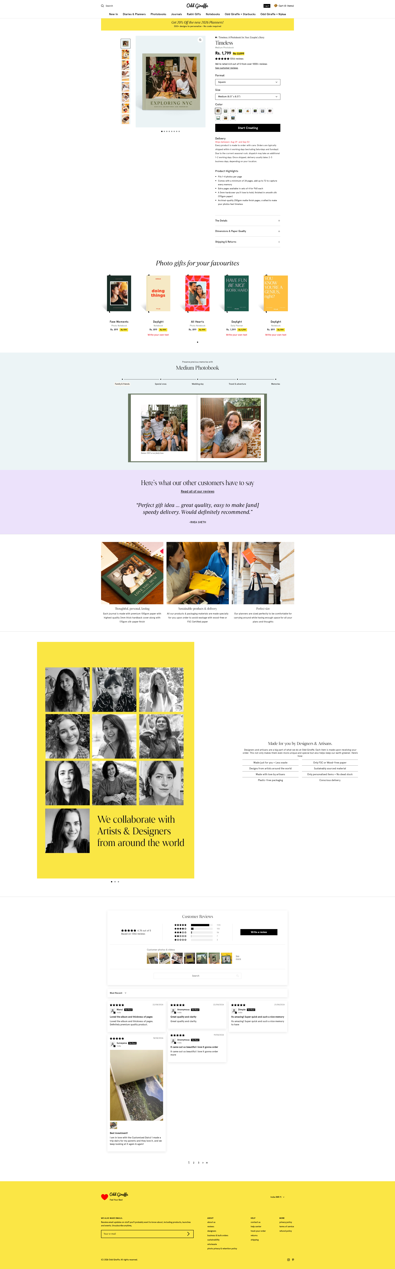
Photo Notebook (119, 325)
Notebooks (213, 14)
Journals (176, 14)
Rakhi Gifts (194, 14)
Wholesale (212, 1244)
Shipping (255, 1240)
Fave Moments (119, 321)
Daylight (158, 321)
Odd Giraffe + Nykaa (273, 14)
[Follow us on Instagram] (288, 1260)
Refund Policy (285, 1231)
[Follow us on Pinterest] (293, 1260)
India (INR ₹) (275, 1197)
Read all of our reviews (197, 491)
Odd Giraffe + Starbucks (240, 14)
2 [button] (193, 1162)
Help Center (256, 1226)
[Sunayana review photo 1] (136, 1085)
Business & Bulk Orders (217, 1235)
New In (113, 14)
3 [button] (198, 1162)
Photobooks (158, 14)
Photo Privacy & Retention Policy (222, 1248)
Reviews (210, 1226)
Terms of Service (286, 1226)
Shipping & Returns (225, 241)
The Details (221, 220)
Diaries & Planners (134, 14)
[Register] (188, 1234)
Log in (266, 6)
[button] (222, 58)
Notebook (158, 325)
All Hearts (197, 321)
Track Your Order (258, 1231)
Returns (254, 1235)
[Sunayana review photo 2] (113, 1125)
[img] (117, 1005)
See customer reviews (226, 68)
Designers (211, 1231)
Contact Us (255, 1222)
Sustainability (213, 1240)
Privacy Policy (285, 1222)
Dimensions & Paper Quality (230, 231)
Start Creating (248, 128)
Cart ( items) (286, 5)
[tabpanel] (119, 300)
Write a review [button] (259, 932)
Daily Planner (237, 325)
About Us (211, 1222)
